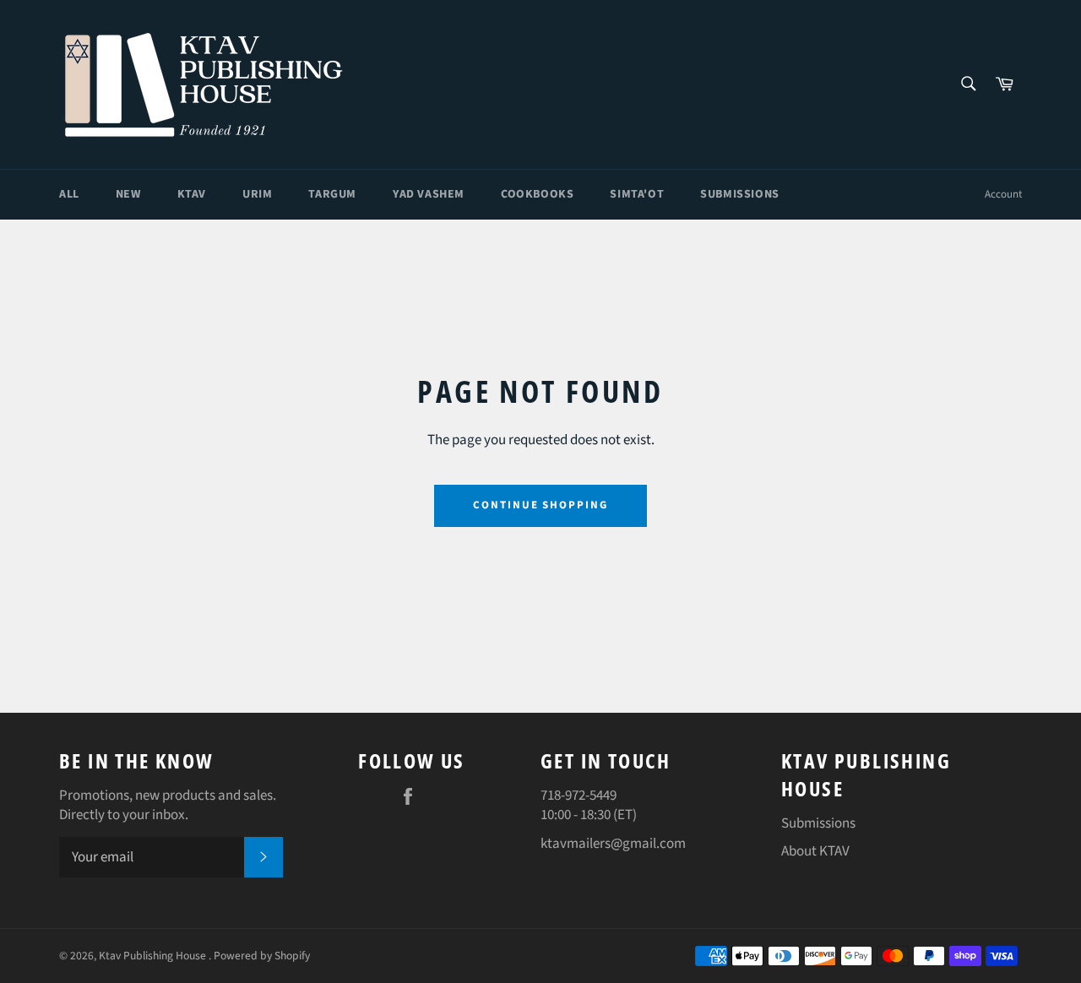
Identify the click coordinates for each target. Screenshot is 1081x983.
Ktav (191, 194)
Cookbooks (537, 194)
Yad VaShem (428, 194)
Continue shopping (540, 505)
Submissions (740, 194)
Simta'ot (637, 194)
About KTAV (815, 851)
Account (1003, 194)
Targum (332, 194)
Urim (257, 194)
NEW (128, 194)
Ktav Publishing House (154, 956)
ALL (69, 194)
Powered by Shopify (262, 956)
